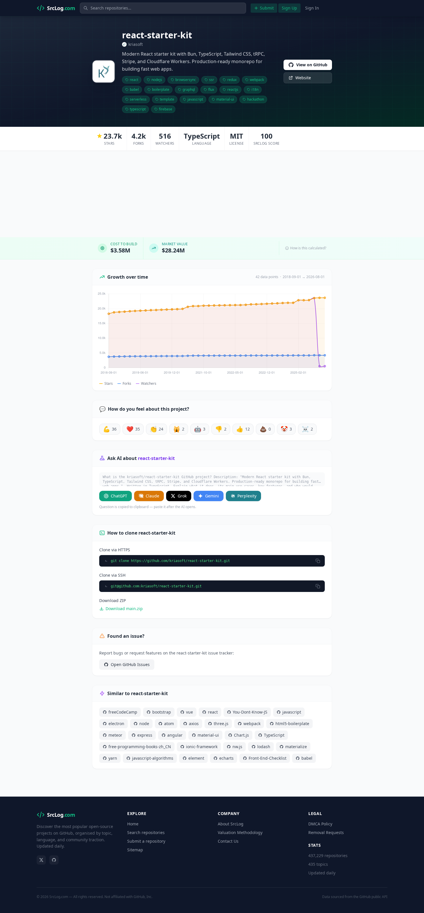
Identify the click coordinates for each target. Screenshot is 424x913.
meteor (115, 735)
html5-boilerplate (292, 723)
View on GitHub (311, 64)
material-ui (225, 99)
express (144, 735)
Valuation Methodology (240, 832)
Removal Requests (326, 832)
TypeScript (274, 735)
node (144, 723)
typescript (138, 109)
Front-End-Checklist (267, 758)
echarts (226, 758)
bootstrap (161, 712)
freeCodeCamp (122, 712)
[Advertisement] (212, 194)
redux (232, 79)
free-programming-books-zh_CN (139, 746)
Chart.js (241, 735)
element (196, 758)
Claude (152, 496)
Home (132, 824)
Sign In (312, 8)
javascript (195, 99)
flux (211, 89)
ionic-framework (201, 746)
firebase (165, 109)
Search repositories (146, 832)
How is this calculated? (308, 248)
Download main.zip (124, 608)
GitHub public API (373, 896)
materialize (296, 746)
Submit (267, 8)
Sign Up (289, 8)
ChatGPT (119, 496)
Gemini (212, 496)
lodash (263, 746)
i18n (255, 89)
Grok (182, 496)
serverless (138, 99)
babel (134, 89)
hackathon (255, 99)
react (134, 79)
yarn (112, 758)
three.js (221, 723)
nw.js (237, 746)
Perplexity (246, 496)
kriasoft (135, 44)
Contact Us (228, 841)
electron (116, 723)
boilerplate (160, 89)
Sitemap (135, 849)
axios (194, 723)
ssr (211, 79)
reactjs (232, 89)
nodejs (156, 79)
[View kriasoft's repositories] (103, 71)
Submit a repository (146, 841)
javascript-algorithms (152, 758)
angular (175, 735)
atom (169, 723)
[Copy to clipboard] (318, 561)
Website (303, 77)
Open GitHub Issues (130, 664)
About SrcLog (230, 824)
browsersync (185, 79)
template (167, 99)
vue (189, 712)
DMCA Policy (320, 824)
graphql (189, 89)
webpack (257, 79)
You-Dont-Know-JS (250, 712)
